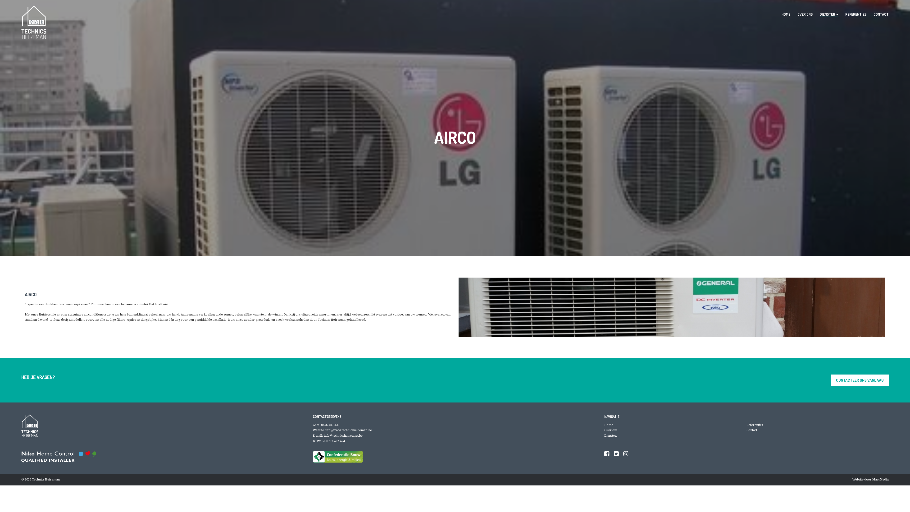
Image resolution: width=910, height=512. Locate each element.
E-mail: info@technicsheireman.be (338, 435)
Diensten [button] (828, 14)
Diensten (610, 435)
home (786, 14)
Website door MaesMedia (870, 479)
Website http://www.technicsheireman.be (342, 430)
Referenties (754, 425)
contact (881, 14)
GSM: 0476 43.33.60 (326, 425)
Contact (751, 430)
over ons (805, 14)
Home (608, 425)
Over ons (610, 430)
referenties (855, 14)
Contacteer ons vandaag (860, 380)
